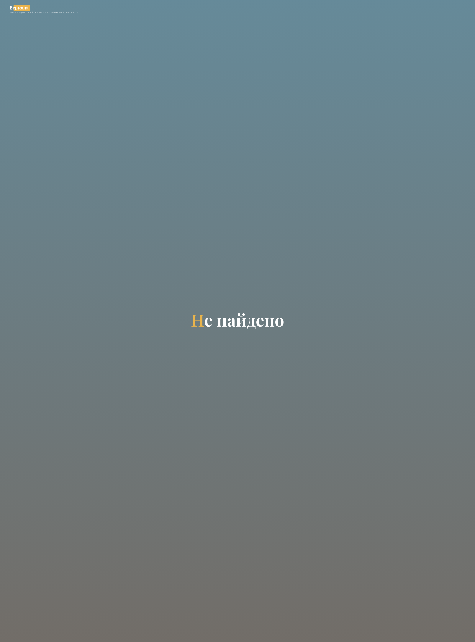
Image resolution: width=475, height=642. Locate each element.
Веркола (19, 8)
